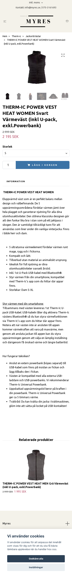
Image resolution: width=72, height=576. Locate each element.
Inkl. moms (35, 2)
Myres (7, 523)
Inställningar (36, 567)
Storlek (7, 146)
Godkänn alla (36, 558)
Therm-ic (16, 36)
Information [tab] (16, 181)
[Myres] (36, 21)
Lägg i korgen (45, 165)
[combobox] (36, 153)
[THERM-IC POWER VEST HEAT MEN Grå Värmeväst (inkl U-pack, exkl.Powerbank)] (36, 465)
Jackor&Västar (33, 36)
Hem (5, 36)
